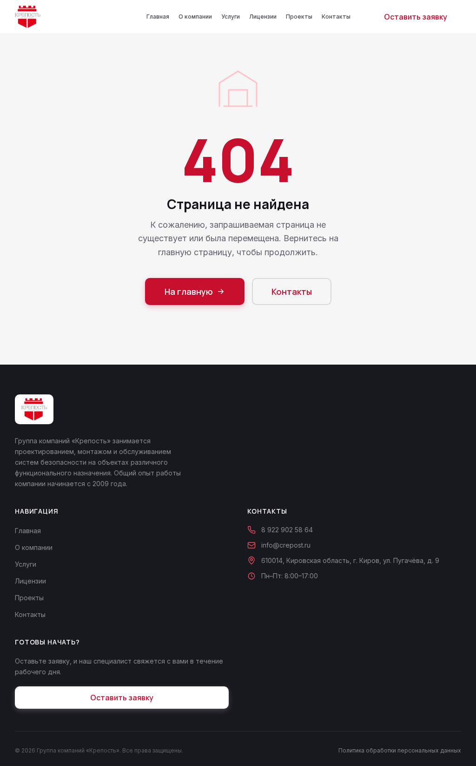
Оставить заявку (415, 17)
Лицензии (263, 16)
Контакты (336, 16)
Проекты (299, 16)
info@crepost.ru (286, 545)
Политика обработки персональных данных (399, 750)
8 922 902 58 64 (287, 530)
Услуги (230, 16)
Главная (157, 16)
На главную (189, 291)
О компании (195, 16)
